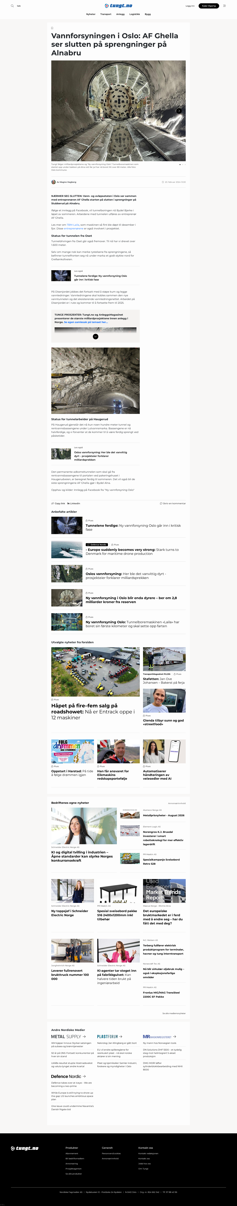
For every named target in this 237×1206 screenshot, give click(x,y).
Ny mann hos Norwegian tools (159, 1043)
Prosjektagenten (73, 1168)
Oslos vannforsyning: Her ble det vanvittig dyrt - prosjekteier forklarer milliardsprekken (100, 456)
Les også (78, 271)
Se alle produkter (74, 1174)
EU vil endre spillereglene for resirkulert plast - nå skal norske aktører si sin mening (114, 1053)
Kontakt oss (144, 1158)
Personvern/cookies (111, 1153)
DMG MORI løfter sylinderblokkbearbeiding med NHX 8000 (163, 1066)
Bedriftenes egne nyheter (70, 802)
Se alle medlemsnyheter (174, 1013)
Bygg (148, 14)
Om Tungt (143, 1168)
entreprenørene (74, 228)
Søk (19, 6)
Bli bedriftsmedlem (75, 1158)
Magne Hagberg (68, 182)
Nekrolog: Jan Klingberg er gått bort (117, 1043)
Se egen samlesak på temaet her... (86, 322)
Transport (105, 14)
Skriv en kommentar (174, 503)
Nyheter (90, 14)
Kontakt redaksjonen (148, 1153)
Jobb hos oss (144, 1163)
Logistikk (134, 14)
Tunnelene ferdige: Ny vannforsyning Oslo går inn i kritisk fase (100, 277)
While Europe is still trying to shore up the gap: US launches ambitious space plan (72, 1096)
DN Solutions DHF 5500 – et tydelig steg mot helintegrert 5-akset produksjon (162, 1053)
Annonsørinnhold (110, 1158)
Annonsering (72, 1163)
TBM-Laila (73, 224)
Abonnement (72, 1153)
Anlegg (120, 14)
